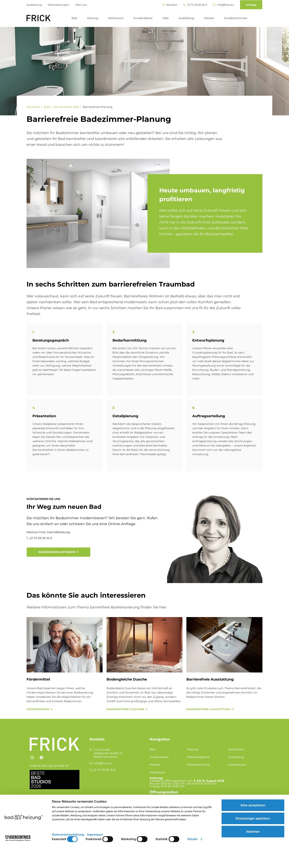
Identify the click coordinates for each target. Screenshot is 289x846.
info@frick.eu (225, 5)
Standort (171, 5)
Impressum (157, 772)
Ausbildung (186, 18)
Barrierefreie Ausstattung (210, 679)
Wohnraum (116, 18)
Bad (74, 18)
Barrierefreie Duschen (125, 709)
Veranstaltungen (58, 4)
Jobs (165, 18)
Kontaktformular (198, 764)
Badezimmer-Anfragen (57, 552)
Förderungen (38, 709)
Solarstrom (236, 749)
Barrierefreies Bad (66, 107)
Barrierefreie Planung (97, 107)
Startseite (33, 107)
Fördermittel (38, 679)
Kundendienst (143, 18)
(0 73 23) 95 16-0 (197, 5)
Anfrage (251, 4)
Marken (209, 18)
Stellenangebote (198, 757)
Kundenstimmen (235, 18)
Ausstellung (34, 4)
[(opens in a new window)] (32, 758)
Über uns (81, 4)
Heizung (92, 18)
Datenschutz (237, 764)
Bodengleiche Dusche (127, 679)
